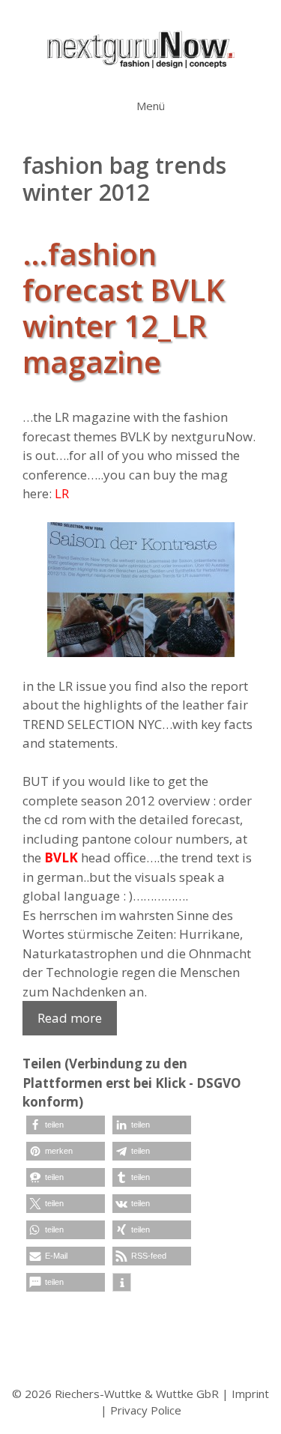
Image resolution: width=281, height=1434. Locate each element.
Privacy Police (145, 1410)
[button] (65, 1125)
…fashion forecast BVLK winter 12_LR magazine (123, 307)
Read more (69, 1017)
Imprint (250, 1393)
